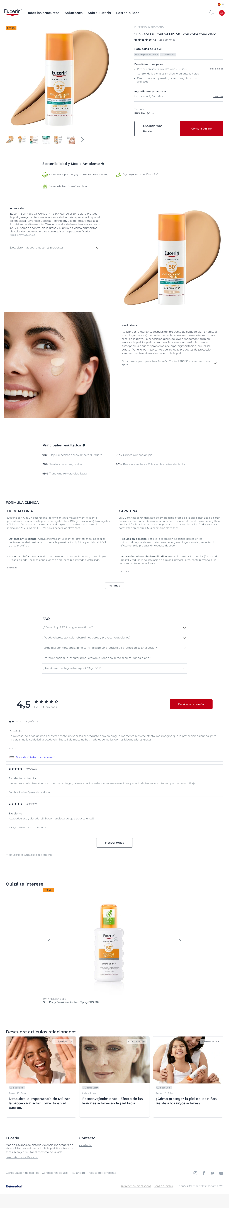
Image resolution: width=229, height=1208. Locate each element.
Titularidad (77, 1172)
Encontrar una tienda (152, 128)
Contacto (85, 1145)
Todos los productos (42, 13)
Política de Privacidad (102, 1172)
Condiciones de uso (55, 1172)
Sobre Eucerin (99, 13)
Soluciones (73, 13)
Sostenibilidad (128, 13)
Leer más (218, 96)
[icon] (195, 1173)
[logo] (13, 12)
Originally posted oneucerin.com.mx (35, 757)
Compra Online (201, 128)
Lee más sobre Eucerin (22, 1157)
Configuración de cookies (22, 1172)
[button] (55, 248)
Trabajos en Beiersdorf (136, 1186)
